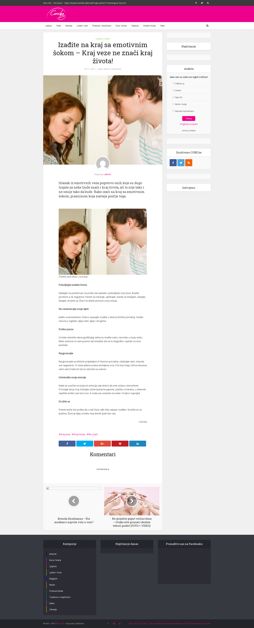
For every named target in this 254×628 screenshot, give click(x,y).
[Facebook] (173, 162)
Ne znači (93, 434)
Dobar (178, 90)
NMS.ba (59, 623)
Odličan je (179, 83)
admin (107, 69)
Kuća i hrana (121, 26)
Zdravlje (68, 26)
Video (162, 26)
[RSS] (188, 162)
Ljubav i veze (82, 26)
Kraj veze (65, 434)
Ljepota (48, 26)
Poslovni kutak (149, 26)
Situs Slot (47, 3)
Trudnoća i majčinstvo (101, 26)
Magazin (135, 26)
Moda (58, 26)
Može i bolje (181, 104)
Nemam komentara (184, 111)
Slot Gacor (58, 3)
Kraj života (79, 434)
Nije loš (178, 97)
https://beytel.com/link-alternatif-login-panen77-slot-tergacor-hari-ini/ (95, 3)
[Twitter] (180, 162)
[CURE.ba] (56, 14)
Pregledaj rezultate (189, 124)
